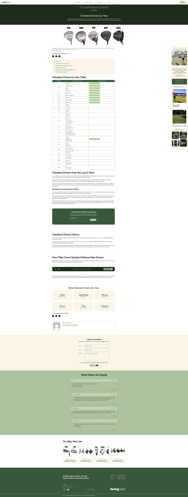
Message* (80, 353)
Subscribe (65, 489)
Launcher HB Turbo (69, 100)
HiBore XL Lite (68, 90)
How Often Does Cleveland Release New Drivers (65, 69)
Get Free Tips (93, 219)
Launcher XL (68, 97)
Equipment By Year (95, 7)
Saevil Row (68, 495)
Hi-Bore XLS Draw (69, 139)
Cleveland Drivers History (61, 67)
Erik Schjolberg (77, 394)
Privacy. (91, 495)
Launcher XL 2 (68, 83)
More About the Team (179, 75)
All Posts (81, 7)
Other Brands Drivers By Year (62, 71)
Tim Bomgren (76, 420)
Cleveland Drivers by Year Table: (62, 63)
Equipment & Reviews (87, 7)
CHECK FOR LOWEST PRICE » (94, 83)
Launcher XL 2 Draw (69, 85)
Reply (114, 389)
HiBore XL (67, 88)
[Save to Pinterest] (56, 56)
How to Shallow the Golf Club (176, 106)
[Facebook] (93, 489)
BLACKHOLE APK (76, 408)
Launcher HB (68, 102)
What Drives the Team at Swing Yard (69, 325)
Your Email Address (73, 217)
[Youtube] (88, 489)
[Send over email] (60, 56)
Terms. (93, 495)
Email (80, 349)
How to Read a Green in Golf (179, 126)
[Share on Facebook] (53, 56)
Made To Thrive (73, 495)
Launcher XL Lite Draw (69, 95)
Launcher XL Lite (68, 92)
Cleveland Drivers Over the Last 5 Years (64, 65)
